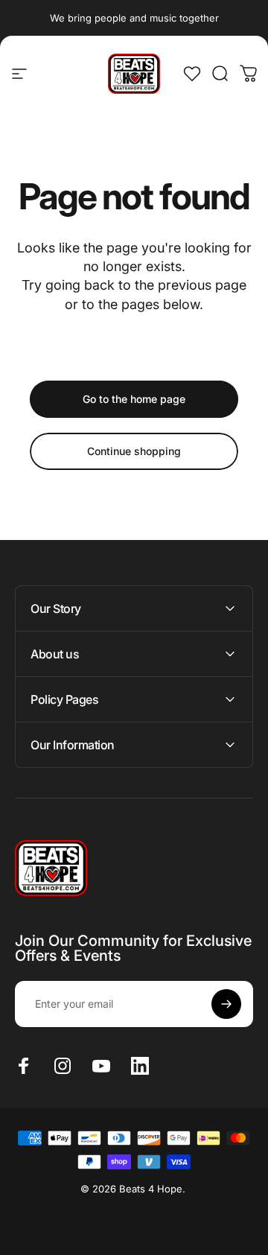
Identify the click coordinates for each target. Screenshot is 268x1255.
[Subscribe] (226, 1004)
